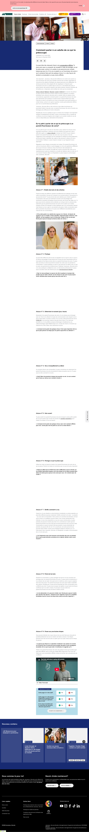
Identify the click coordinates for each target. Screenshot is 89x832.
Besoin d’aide (17, 14)
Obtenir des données (33, 14)
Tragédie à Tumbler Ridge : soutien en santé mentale (77, 747)
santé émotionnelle (40, 43)
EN (85, 14)
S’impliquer (24, 14)
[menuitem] (17, 14)
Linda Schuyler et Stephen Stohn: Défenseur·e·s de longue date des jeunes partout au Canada (32, 749)
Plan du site (26, 817)
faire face (77, 760)
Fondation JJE (42, 14)
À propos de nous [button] (51, 14)
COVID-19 (61, 92)
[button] (63, 14)
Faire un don (5, 805)
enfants (53, 43)
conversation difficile (66, 65)
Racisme (52, 92)
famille (48, 43)
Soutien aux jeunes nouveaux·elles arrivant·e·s (55, 747)
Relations (46, 92)
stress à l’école (51, 133)
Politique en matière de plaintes (31, 809)
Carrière (4, 807)
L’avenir (57, 92)
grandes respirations (66, 418)
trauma (83, 760)
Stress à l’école (40, 92)
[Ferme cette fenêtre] (84, 6)
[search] (83, 14)
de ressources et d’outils (65, 269)
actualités (72, 760)
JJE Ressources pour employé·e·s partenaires (10, 732)
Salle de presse (5, 810)
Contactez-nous (6, 813)
